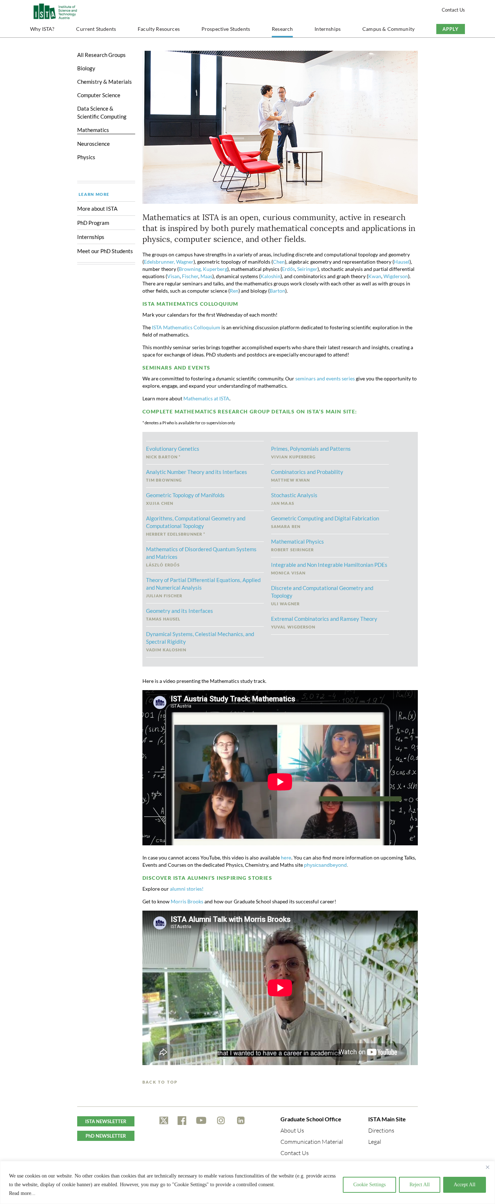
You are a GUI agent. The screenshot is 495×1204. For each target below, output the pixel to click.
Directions (381, 1130)
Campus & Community (388, 29)
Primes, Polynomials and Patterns (311, 452)
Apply (450, 29)
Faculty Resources (159, 29)
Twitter (163, 1121)
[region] (247, 1182)
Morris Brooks (187, 901)
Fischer (190, 276)
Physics (86, 157)
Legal (374, 1141)
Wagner (185, 262)
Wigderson (395, 276)
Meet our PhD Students (105, 251)
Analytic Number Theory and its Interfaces (196, 475)
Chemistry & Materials (104, 81)
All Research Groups (101, 54)
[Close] (487, 1167)
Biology (86, 68)
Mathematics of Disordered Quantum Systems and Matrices (201, 556)
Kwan (374, 276)
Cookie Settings (369, 1184)
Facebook (182, 1120)
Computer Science (98, 95)
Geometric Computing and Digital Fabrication (325, 522)
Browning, (190, 269)
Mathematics (93, 130)
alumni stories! (187, 889)
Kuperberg (215, 269)
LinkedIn (241, 1121)
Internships (328, 29)
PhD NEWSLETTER (106, 1136)
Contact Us (453, 10)
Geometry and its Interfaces (179, 614)
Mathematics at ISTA (206, 398)
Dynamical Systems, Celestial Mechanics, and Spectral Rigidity (200, 641)
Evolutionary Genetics (172, 452)
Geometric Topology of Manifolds (185, 499)
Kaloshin (270, 276)
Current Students (96, 29)
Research (282, 29)
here (286, 858)
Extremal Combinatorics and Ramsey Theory (324, 622)
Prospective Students (225, 29)
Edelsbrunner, (160, 262)
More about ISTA (97, 208)
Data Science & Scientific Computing (101, 112)
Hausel (401, 262)
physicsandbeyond (325, 865)
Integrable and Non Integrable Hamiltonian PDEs (329, 568)
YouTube (201, 1121)
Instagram (221, 1121)
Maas (206, 276)
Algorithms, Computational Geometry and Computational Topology (195, 525)
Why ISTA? (42, 29)
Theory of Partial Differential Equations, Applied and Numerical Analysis (203, 587)
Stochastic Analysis (294, 499)
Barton (277, 291)
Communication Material (311, 1141)
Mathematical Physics (297, 545)
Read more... (22, 1193)
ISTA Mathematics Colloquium (186, 327)
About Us (292, 1130)
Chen (279, 262)
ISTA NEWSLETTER (105, 1121)
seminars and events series (325, 378)
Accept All (464, 1184)
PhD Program (93, 222)
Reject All (419, 1184)
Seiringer (307, 269)
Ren (234, 291)
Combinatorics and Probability (307, 475)
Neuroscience (93, 143)
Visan (173, 276)
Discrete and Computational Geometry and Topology (322, 595)
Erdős (288, 269)
